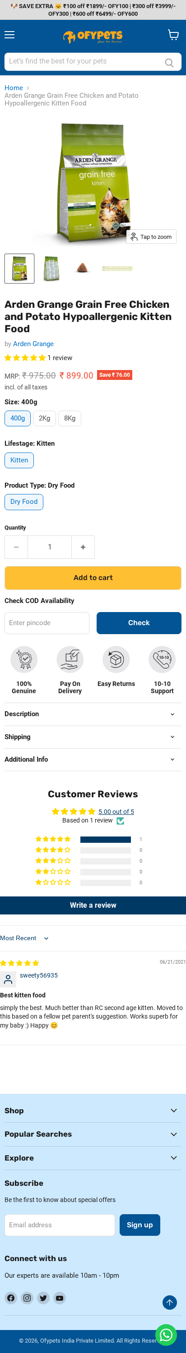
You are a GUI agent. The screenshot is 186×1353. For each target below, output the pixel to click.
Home (14, 88)
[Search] (169, 62)
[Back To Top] (170, 1302)
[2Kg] (45, 429)
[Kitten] (20, 470)
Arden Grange (33, 344)
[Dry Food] (25, 512)
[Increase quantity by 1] (83, 547)
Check (139, 622)
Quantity (15, 527)
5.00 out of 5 (116, 811)
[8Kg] (71, 429)
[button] (26, 358)
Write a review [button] (93, 905)
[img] (19, 963)
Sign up (140, 1224)
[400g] (19, 429)
